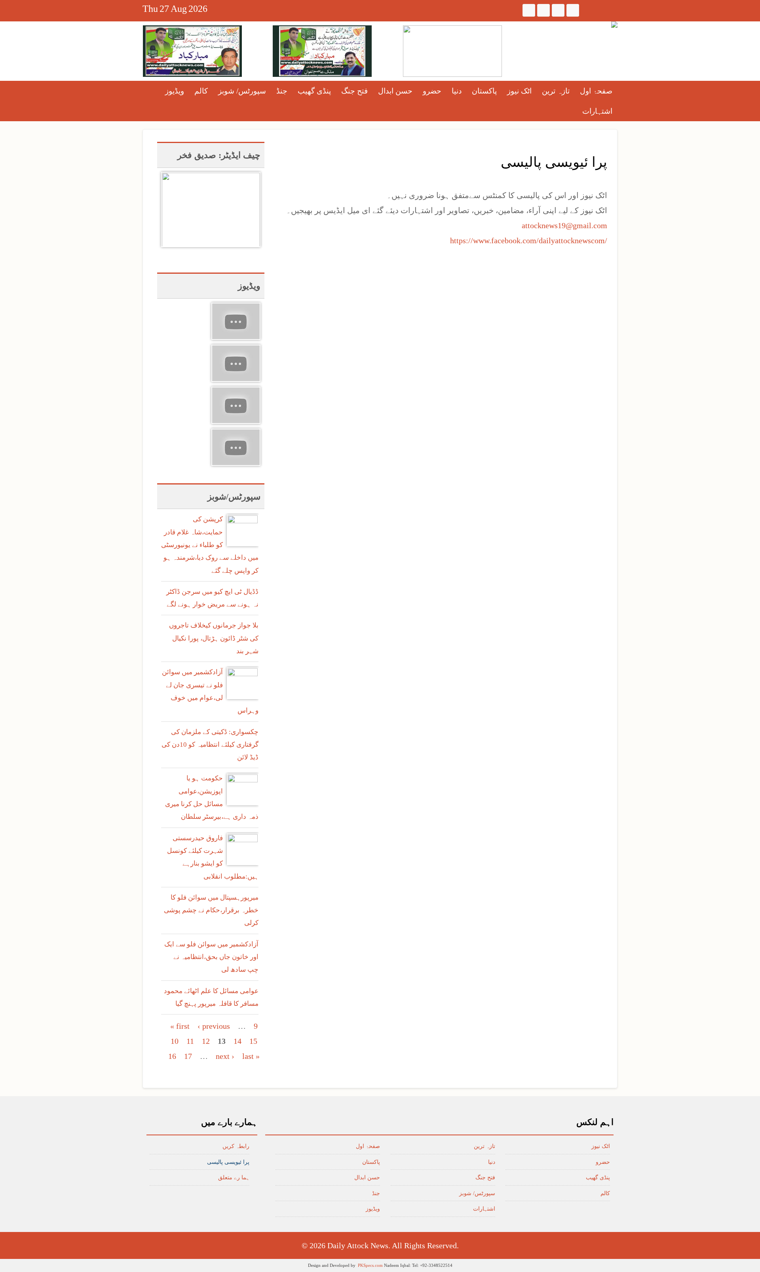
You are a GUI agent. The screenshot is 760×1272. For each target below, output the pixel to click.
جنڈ (281, 91)
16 (172, 1056)
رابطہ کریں (235, 1146)
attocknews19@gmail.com (564, 225)
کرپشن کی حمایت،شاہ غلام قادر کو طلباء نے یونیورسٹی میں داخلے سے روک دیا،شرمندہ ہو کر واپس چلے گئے (209, 544)
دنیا (457, 91)
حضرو (432, 91)
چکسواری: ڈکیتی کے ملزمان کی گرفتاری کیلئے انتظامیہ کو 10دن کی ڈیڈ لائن (210, 744)
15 (253, 1041)
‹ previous (214, 1026)
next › (225, 1056)
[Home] (614, 24)
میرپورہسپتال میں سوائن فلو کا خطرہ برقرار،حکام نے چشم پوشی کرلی (211, 910)
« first (180, 1026)
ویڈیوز (174, 91)
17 (188, 1056)
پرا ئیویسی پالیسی (228, 1162)
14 (237, 1041)
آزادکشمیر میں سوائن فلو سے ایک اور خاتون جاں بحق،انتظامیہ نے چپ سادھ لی (211, 957)
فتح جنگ (354, 91)
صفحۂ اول (596, 91)
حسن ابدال (395, 91)
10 (175, 1041)
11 (190, 1041)
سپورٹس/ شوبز (242, 91)
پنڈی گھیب (314, 91)
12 (206, 1041)
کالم (201, 91)
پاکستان (484, 91)
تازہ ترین (556, 91)
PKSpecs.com (370, 1265)
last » (251, 1056)
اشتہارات (597, 111)
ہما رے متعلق (233, 1177)
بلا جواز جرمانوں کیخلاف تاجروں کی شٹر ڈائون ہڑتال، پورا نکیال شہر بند (213, 638)
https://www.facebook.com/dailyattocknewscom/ (528, 240)
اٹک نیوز (519, 91)
